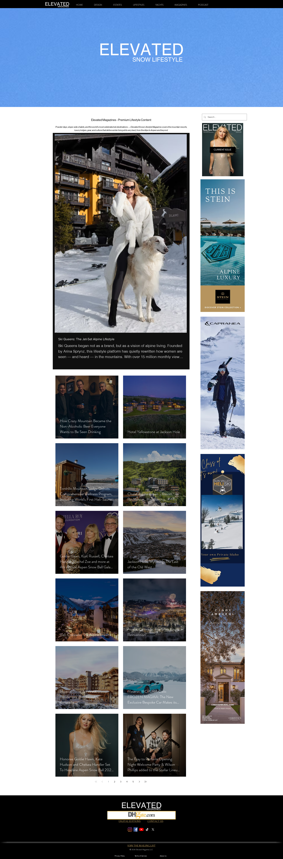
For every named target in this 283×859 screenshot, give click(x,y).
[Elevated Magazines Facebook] (136, 829)
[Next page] (139, 781)
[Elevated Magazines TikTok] (147, 829)
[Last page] (145, 781)
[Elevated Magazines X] (153, 829)
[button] (98, 5)
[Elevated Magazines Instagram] (130, 829)
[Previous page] (102, 781)
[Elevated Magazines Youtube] (141, 829)
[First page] (96, 781)
